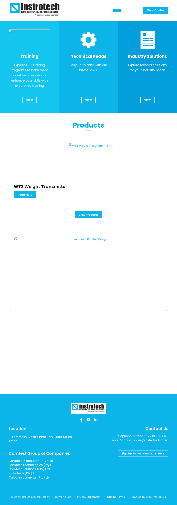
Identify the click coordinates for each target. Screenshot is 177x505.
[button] (11, 311)
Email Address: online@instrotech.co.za (139, 440)
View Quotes (156, 10)
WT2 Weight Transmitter (40, 187)
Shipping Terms (115, 497)
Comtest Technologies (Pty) (30, 465)
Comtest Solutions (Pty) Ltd (29, 469)
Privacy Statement (88, 497)
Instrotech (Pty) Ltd (23, 473)
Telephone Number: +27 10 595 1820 (142, 436)
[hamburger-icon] (117, 10)
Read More (25, 194)
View (29, 100)
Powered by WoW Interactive (148, 497)
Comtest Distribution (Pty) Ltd (31, 461)
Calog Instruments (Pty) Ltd (29, 477)
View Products (89, 215)
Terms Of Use (63, 497)
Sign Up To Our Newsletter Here (143, 453)
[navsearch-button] (132, 10)
